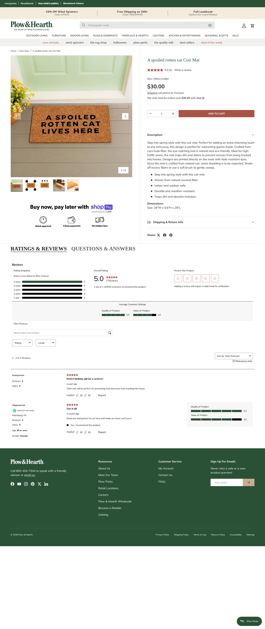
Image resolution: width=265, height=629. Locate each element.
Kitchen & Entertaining (184, 35)
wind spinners (74, 42)
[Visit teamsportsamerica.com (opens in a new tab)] (48, 4)
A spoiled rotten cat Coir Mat (46, 51)
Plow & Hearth (25, 534)
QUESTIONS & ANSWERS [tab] (103, 249)
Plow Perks (105, 481)
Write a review (183, 69)
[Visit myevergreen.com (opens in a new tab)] (10, 4)
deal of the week (211, 42)
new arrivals (51, 42)
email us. (29, 475)
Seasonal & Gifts (216, 35)
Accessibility (236, 534)
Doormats (24, 51)
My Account (165, 468)
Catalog (103, 514)
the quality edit (163, 42)
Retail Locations (108, 488)
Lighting (159, 35)
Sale (235, 35)
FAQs (161, 481)
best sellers (187, 42)
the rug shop (98, 42)
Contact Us (165, 475)
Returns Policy (218, 534)
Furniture (59, 35)
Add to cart (216, 113)
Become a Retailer (110, 508)
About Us (104, 468)
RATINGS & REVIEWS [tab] (39, 249)
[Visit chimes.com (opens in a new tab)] (73, 4)
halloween (120, 42)
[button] (252, 25)
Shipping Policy (181, 534)
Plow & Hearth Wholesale (115, 501)
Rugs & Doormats (105, 35)
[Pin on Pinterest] (171, 235)
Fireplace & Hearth (135, 35)
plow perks (140, 42)
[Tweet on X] (159, 235)
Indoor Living (79, 35)
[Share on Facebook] (165, 235)
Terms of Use (200, 534)
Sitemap (250, 534)
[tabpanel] (132, 350)
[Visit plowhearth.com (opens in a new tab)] (27, 4)
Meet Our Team (108, 475)
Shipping (152, 92)
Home (13, 51)
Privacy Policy (162, 534)
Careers (103, 495)
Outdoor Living (37, 35)
